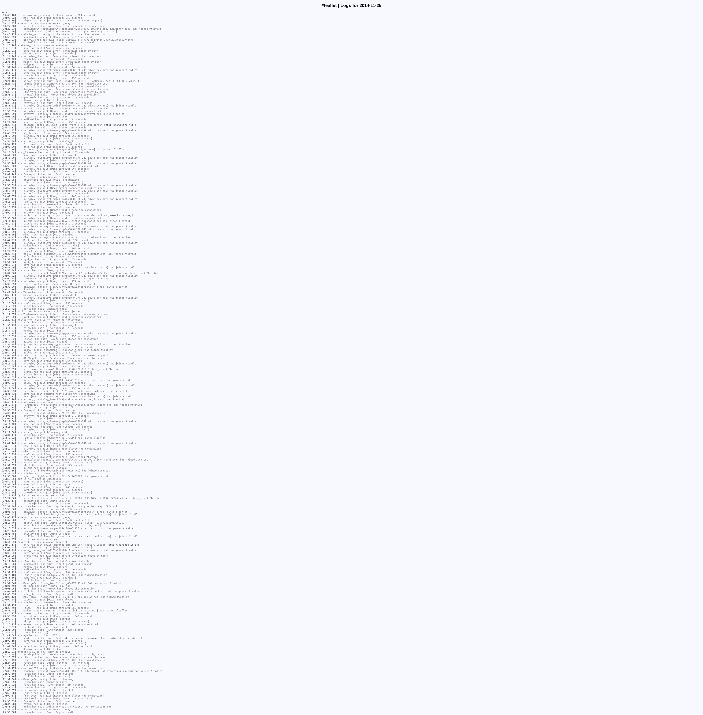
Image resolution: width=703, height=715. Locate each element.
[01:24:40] (8, 59)
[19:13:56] (8, 564)
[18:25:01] (8, 528)
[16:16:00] (8, 451)
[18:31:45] (8, 533)
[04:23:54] (8, 152)
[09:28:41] (8, 253)
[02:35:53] (8, 97)
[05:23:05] (8, 179)
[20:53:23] (8, 616)
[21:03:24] (8, 618)
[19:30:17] (8, 569)
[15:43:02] (8, 437)
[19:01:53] (8, 547)
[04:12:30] (8, 149)
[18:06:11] (8, 517)
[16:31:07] (8, 465)
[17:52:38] (8, 506)
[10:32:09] (8, 284)
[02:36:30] (8, 103)
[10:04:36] (8, 273)
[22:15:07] (8, 657)
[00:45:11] (8, 34)
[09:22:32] (8, 251)
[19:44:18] (8, 575)
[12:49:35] (8, 341)
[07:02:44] (8, 212)
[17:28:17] (8, 500)
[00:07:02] (8, 17)
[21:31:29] (8, 629)
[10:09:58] (8, 278)
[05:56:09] (8, 185)
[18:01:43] (8, 511)
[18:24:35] (8, 525)
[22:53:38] (8, 693)
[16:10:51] (8, 446)
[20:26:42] (8, 602)
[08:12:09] (8, 232)
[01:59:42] (8, 78)
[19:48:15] (8, 580)
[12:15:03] (8, 336)
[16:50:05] (8, 479)
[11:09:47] (8, 297)
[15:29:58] (8, 432)
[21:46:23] (8, 632)
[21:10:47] (8, 621)
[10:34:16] (8, 289)
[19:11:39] (8, 558)
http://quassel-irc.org (80, 638)
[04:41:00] (8, 155)
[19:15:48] (8, 566)
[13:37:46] (8, 371)
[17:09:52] (8, 487)
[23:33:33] (8, 701)
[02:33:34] (8, 92)
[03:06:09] (8, 116)
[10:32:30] (8, 286)
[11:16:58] (8, 303)
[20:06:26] (8, 588)
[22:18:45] (8, 660)
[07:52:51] (8, 226)
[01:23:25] (8, 53)
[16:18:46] (8, 459)
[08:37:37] (8, 237)
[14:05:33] (8, 380)
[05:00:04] (8, 168)
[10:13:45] (8, 281)
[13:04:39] (8, 355)
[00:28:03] (8, 28)
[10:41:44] (8, 292)
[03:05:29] (8, 114)
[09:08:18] (8, 243)
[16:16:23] (8, 454)
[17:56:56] (8, 509)
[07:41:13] (8, 221)
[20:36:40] (8, 608)
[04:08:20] (8, 146)
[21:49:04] (8, 635)
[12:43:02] (8, 339)
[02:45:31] (8, 105)
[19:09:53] (8, 553)
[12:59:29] (8, 352)
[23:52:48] (8, 709)
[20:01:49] (8, 586)
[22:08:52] (8, 649)
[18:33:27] (8, 536)
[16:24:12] (8, 462)
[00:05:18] (8, 15)
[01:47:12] (8, 64)
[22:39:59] (8, 682)
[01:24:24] (8, 56)
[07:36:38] (8, 218)
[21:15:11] (8, 624)
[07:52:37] (8, 223)
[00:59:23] (8, 39)
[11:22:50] (8, 317)
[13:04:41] (8, 358)
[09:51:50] (8, 259)
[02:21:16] (8, 81)
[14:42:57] (8, 404)
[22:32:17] (8, 668)
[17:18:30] (8, 492)
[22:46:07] (8, 690)
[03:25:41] (8, 124)
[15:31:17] (8, 435)
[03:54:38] (8, 141)
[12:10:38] (8, 333)
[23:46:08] (8, 706)
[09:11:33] (8, 245)
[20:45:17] (8, 613)
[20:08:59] (8, 594)
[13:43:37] (8, 374)
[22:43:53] (8, 687)
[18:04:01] (8, 514)
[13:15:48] (8, 366)
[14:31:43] (8, 393)
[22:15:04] (8, 654)
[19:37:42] (8, 572)
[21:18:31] (8, 627)
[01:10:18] (8, 45)
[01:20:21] (8, 50)
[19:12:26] (8, 561)
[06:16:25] (8, 207)
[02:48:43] (8, 108)
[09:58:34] (8, 270)
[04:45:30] (8, 157)
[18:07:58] (8, 520)
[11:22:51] (8, 319)
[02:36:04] (8, 100)
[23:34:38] (8, 704)
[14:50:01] (8, 410)
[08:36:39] (8, 234)
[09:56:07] (8, 264)
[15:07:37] (8, 418)
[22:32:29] (8, 671)
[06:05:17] (8, 199)
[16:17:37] (8, 457)
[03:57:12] (8, 144)
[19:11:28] (8, 555)
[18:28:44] (8, 531)
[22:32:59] (8, 673)
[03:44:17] (8, 127)
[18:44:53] (8, 542)
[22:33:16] (8, 676)
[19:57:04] (8, 583)
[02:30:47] (8, 89)
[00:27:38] (8, 26)
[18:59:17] (8, 544)
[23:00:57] (8, 695)
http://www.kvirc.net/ (119, 124)
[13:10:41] (8, 361)
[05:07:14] (8, 174)
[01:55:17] (8, 70)
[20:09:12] (8, 597)
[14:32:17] (8, 396)
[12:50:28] (8, 344)
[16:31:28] (8, 468)
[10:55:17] (8, 295)
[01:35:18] (8, 61)
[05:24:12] (8, 182)
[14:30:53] (8, 391)
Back (4, 12)
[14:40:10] (8, 399)
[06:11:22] (8, 201)
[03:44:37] (8, 130)
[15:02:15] (8, 413)
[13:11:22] (8, 363)
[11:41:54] (8, 328)
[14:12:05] (8, 385)
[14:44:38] (8, 407)
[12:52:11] (8, 350)
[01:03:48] (8, 42)
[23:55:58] (8, 712)
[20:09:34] (8, 599)
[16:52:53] (8, 481)
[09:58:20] (8, 267)
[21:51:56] (8, 638)
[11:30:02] (8, 322)
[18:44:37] (8, 539)
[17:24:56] (8, 498)
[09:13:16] (8, 248)
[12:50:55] (8, 347)
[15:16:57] (8, 429)
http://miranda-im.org (123, 544)
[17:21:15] (8, 495)
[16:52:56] (8, 484)
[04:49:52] (8, 160)
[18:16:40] (8, 522)
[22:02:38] (8, 646)
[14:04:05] (8, 377)
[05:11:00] (8, 177)
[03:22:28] (8, 122)
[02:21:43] (8, 83)
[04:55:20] (8, 166)
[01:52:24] (8, 67)
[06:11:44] (8, 204)
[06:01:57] (8, 193)
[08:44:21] (8, 240)
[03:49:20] (8, 135)
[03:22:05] (8, 119)
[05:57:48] (8, 190)
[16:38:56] (8, 470)
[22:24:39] (8, 662)
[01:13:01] (8, 48)
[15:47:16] (8, 443)
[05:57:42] (8, 188)
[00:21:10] (8, 20)
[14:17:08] (8, 388)
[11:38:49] (8, 325)
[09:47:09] (8, 256)
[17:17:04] (8, 489)
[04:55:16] (8, 163)
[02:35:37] (8, 94)
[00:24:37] (8, 23)
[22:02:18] (8, 640)
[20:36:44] (8, 610)
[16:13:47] (8, 448)
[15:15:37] (8, 426)
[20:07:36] (8, 591)
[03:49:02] (8, 133)
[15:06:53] (8, 415)
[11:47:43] (8, 330)
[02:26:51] (8, 86)
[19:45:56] (8, 577)
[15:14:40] (8, 424)
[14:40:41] (8, 402)
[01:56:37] (8, 72)
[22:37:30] (8, 679)
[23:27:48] (8, 698)
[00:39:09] (8, 31)
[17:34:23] (8, 503)
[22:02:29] (8, 643)
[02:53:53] (8, 111)
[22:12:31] (8, 651)
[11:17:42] (8, 308)
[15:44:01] (8, 440)
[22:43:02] (8, 684)
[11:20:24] (8, 311)
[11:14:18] (8, 300)
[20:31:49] (8, 605)
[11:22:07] (8, 314)
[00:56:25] (8, 37)
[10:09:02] (8, 275)
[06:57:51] (8, 210)
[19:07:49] (8, 550)
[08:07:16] (8, 229)
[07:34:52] (8, 215)
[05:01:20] (8, 171)
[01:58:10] (8, 75)
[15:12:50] (8, 421)
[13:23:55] (8, 369)
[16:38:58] (8, 473)
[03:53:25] (8, 138)
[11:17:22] (8, 306)
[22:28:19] (8, 665)
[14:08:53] (8, 382)
